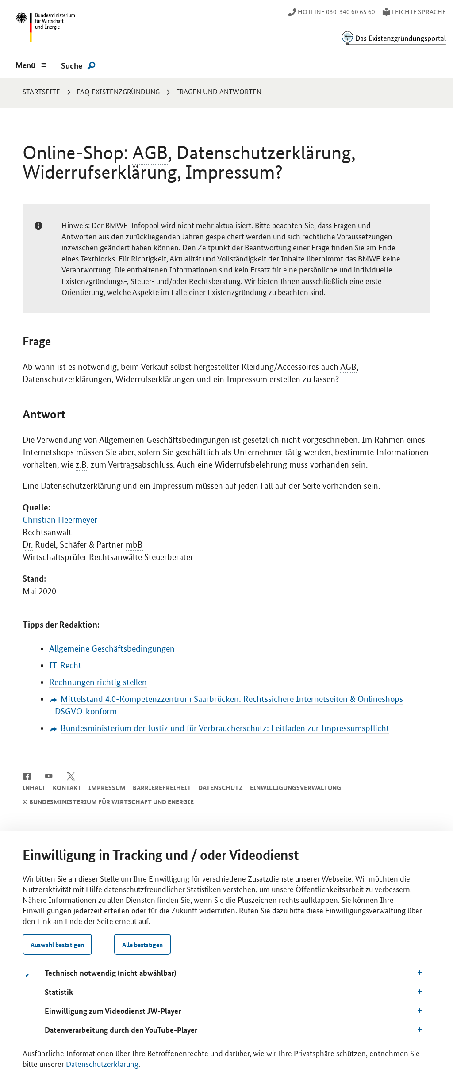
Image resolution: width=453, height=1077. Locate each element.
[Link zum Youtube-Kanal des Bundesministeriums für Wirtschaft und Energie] (49, 775)
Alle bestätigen (142, 944)
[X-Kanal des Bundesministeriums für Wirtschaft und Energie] (71, 775)
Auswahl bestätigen (57, 944)
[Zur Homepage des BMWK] (43, 29)
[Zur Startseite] (394, 37)
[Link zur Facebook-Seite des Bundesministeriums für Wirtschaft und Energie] (27, 775)
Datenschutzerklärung (102, 1063)
